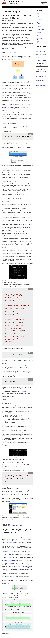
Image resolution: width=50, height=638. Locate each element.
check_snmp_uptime (7, 572)
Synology (39, 36)
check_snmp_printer (7, 575)
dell (14, 634)
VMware (38, 39)
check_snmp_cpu (6, 551)
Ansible (38, 13)
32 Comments (15, 534)
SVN (38, 35)
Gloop (38, 16)
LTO (38, 22)
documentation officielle (7, 107)
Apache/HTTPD (26, 107)
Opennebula (39, 26)
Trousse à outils (40, 38)
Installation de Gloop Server (42, 54)
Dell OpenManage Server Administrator (20, 566)
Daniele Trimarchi (38, 83)
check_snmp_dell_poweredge (9, 563)
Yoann (10, 20)
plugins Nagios (24, 393)
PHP (17, 116)
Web (38, 41)
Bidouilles (39, 14)
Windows (39, 42)
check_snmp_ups (6, 569)
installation (15, 525)
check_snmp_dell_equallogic (9, 560)
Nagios (9, 55)
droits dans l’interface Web (16, 362)
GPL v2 (17, 56)
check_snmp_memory (8, 554)
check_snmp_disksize (7, 557)
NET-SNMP (25, 405)
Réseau (38, 31)
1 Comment (15, 20)
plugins (22, 525)
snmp (23, 634)
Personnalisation (40, 29)
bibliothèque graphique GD (15, 168)
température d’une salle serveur (9, 542)
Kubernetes (39, 19)
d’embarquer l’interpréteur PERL (21, 227)
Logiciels (39, 20)
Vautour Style (15, 521)
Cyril (36, 67)
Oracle (38, 28)
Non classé (39, 25)
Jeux (38, 17)
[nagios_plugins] (18, 587)
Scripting (39, 32)
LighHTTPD (4, 110)
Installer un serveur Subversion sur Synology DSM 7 (41, 85)
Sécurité (38, 34)
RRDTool (18, 595)
